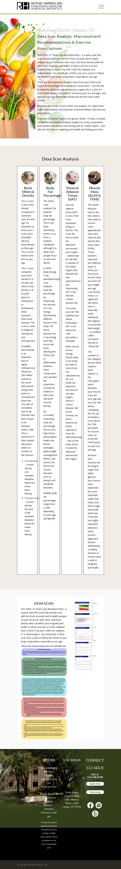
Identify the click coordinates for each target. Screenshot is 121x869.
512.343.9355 (97, 768)
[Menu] (100, 6)
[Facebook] (90, 805)
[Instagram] (98, 805)
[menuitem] (100, 6)
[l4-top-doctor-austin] (40, 6)
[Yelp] (95, 814)
